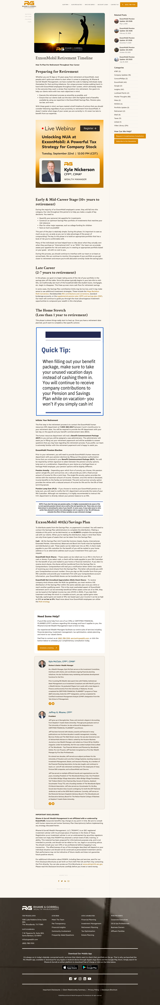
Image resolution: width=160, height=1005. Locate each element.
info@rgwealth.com (30, 939)
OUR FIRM (65, 4)
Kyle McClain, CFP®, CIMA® (62, 661)
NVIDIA (117, 104)
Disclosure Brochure (109, 990)
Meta (116, 100)
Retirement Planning (89, 927)
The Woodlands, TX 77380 (32, 924)
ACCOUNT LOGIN (103, 4)
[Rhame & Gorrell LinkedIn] (85, 979)
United (116, 122)
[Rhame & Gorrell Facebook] (71, 979)
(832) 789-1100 (129, 4)
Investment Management (91, 923)
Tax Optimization (88, 931)
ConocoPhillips (119, 79)
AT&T (116, 71)
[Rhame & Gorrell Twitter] (75, 979)
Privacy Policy (93, 990)
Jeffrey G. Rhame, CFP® (60, 712)
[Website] (50, 703)
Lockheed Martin (120, 93)
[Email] (53, 703)
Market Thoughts (120, 97)
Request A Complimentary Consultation (130, 136)
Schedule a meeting (47, 648)
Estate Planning (87, 935)
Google (117, 86)
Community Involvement (61, 931)
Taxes (116, 118)
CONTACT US (115, 4)
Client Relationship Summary (74, 990)
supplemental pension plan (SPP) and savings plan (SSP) (79, 296)
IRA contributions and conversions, (75, 294)
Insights (29, 21)
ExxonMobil (28, 19)
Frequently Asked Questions (63, 935)
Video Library (119, 126)
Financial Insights (59, 927)
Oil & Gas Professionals (120, 923)
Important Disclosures (51, 990)
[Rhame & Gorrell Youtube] (89, 979)
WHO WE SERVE (90, 4)
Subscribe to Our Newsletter (126, 141)
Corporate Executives (119, 920)
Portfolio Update (120, 107)
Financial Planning (88, 920)
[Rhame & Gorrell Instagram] (80, 979)
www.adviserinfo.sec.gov (92, 864)
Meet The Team (58, 920)
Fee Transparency (59, 923)
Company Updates (121, 75)
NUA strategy (44, 602)
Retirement (118, 111)
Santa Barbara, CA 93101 (31, 935)
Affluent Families (117, 931)
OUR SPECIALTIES (76, 4)
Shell (116, 115)
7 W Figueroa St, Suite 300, (33, 933)
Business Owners (117, 927)
